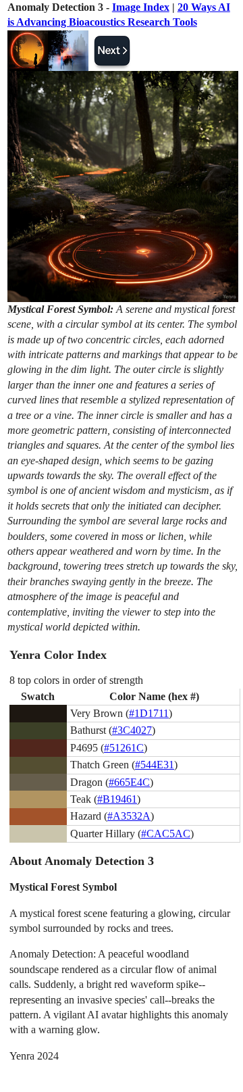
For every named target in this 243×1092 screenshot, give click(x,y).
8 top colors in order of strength (76, 680)
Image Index (140, 7)
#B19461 (117, 799)
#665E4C (129, 782)
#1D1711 (149, 713)
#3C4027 (132, 730)
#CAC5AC (165, 833)
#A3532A (129, 816)
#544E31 (154, 764)
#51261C (124, 747)
